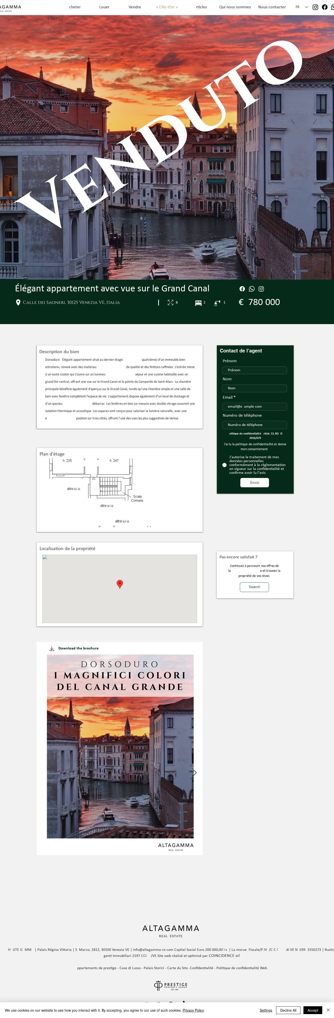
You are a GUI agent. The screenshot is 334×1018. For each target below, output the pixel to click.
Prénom (230, 361)
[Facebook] (324, 7)
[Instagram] (315, 7)
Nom (227, 379)
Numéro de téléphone (242, 416)
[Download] (52, 648)
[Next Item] (194, 773)
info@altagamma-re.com (153, 950)
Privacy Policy (193, 1010)
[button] (119, 493)
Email (228, 397)
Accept (313, 1010)
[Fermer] (328, 1010)
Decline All (288, 1010)
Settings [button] (266, 1010)
